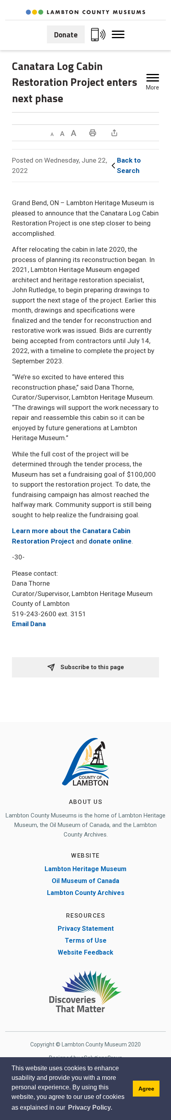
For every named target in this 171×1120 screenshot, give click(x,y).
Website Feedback (85, 952)
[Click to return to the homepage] (85, 12)
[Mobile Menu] (118, 34)
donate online (110, 541)
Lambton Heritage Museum (85, 869)
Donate (66, 34)
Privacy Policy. (90, 1107)
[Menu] (152, 78)
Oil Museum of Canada (85, 881)
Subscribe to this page (91, 667)
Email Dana (29, 624)
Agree (146, 1088)
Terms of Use (86, 940)
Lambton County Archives (85, 893)
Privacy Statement (86, 928)
